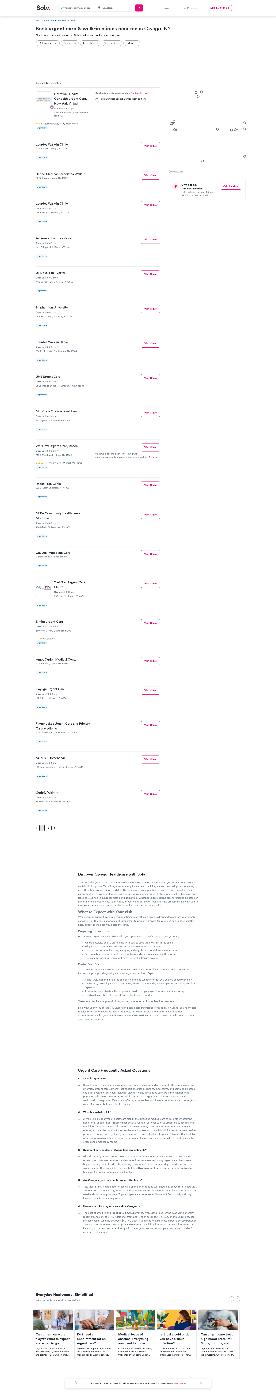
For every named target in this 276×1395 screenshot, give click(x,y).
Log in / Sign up (219, 7)
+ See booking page (139, 93)
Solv (38, 20)
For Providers (190, 8)
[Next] (237, 1298)
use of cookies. (180, 1383)
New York (61, 20)
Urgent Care (48, 20)
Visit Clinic (150, 145)
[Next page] (54, 828)
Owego (72, 20)
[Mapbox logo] (176, 171)
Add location (230, 186)
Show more (154, 457)
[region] (208, 126)
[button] (217, 129)
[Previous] (231, 1298)
